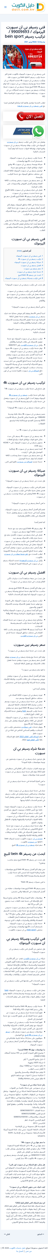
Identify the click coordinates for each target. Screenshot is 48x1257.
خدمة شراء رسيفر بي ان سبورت (30, 272)
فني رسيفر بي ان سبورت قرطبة (29, 106)
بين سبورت (32, 842)
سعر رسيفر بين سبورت (33, 269)
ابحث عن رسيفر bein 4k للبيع (30, 275)
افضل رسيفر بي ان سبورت (32, 265)
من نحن (28, 1251)
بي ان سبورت (12, 142)
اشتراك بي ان (33, 371)
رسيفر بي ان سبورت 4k (18, 395)
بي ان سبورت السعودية (28, 560)
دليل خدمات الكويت (17, 1248)
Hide (19, 251)
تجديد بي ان (37, 839)
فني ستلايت (26, 727)
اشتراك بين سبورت (24, 462)
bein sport (31, 930)
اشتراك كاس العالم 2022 (29, 737)
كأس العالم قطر (33, 740)
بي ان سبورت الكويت (29, 345)
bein (24, 711)
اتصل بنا (19, 1251)
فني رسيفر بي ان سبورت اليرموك (29, 256)
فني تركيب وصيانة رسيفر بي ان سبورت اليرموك (24, 278)
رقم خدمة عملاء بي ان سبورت (16, 554)
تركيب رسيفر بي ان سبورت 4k (30, 259)
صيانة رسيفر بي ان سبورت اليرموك (28, 262)
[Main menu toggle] (5, 7)
